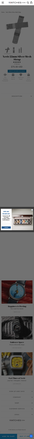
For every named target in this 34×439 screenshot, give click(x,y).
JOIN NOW (6, 227)
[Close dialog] (32, 209)
